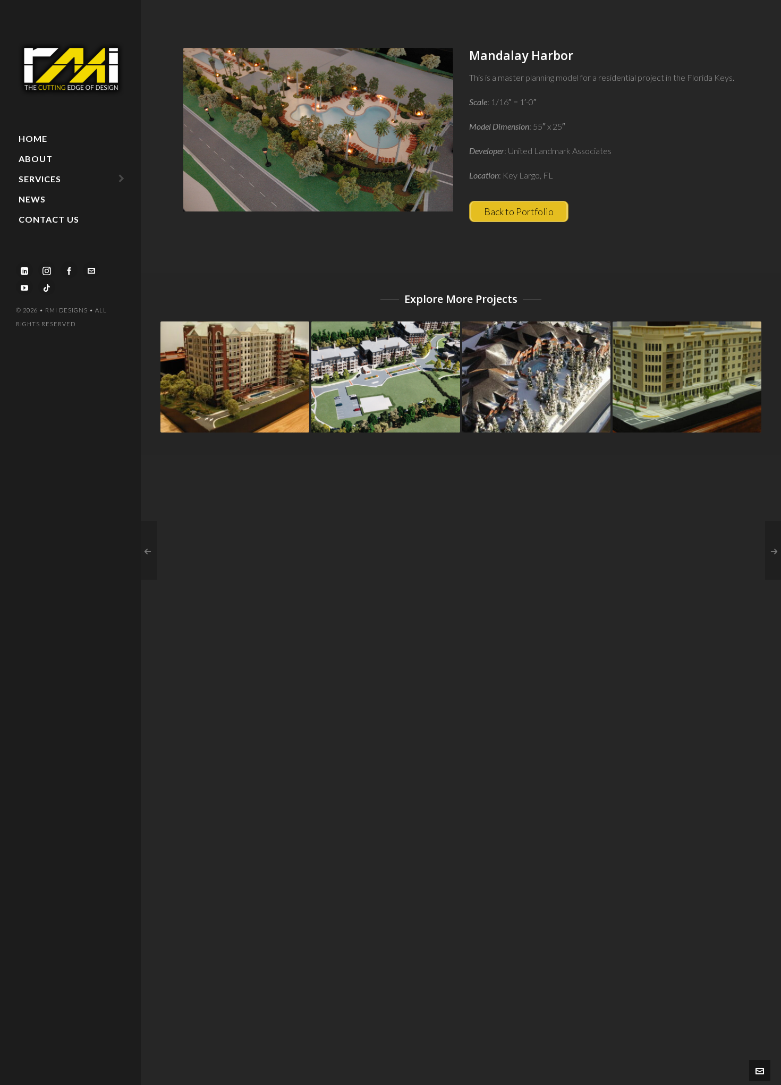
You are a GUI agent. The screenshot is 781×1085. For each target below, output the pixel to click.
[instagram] (46, 269)
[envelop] (91, 269)
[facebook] (69, 269)
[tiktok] (46, 286)
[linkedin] (24, 269)
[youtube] (24, 286)
